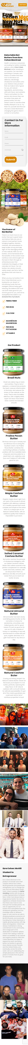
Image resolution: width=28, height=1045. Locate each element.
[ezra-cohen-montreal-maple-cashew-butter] (14, 465)
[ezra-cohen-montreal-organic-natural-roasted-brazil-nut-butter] (14, 349)
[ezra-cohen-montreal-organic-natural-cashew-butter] (14, 644)
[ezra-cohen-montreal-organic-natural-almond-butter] (14, 583)
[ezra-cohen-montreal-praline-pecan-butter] (14, 407)
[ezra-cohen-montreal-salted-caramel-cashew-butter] (14, 525)
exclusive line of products (11, 297)
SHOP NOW (22, 5)
